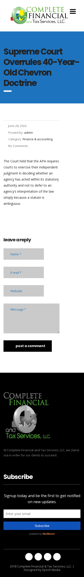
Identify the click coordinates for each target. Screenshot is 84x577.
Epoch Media (51, 570)
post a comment (30, 346)
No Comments (18, 146)
